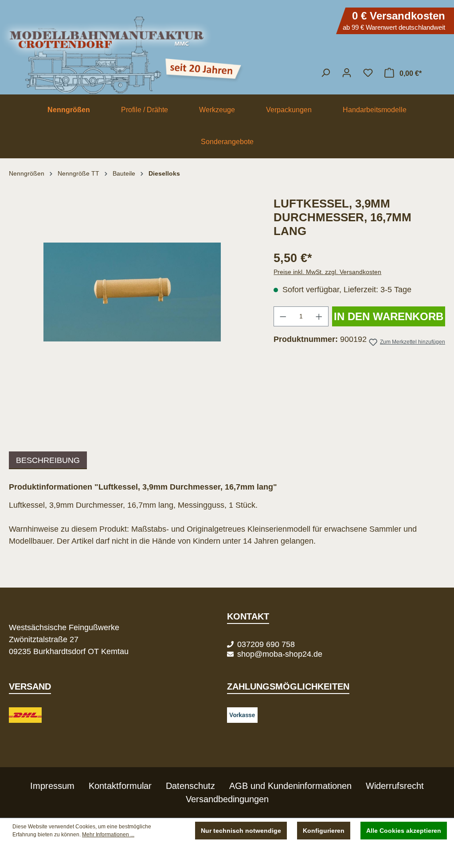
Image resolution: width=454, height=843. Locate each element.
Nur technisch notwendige (241, 830)
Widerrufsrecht (395, 786)
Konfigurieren (323, 830)
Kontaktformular (120, 786)
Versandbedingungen (227, 799)
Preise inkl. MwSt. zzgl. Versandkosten (327, 271)
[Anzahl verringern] (283, 316)
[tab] (48, 460)
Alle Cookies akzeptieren (403, 830)
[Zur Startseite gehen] (227, 51)
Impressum (52, 786)
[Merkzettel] (368, 73)
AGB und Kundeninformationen (290, 786)
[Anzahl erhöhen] (319, 316)
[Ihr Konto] (346, 73)
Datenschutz (190, 786)
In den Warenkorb (388, 316)
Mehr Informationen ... (108, 834)
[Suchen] (325, 73)
